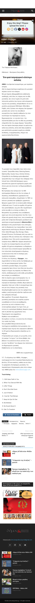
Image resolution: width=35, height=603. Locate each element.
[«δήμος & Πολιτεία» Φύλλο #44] (6, 453)
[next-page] (6, 478)
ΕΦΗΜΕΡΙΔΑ (9, 15)
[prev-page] (3, 478)
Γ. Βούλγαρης (6, 423)
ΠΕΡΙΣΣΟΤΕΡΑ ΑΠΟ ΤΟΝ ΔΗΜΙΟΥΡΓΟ (14, 446)
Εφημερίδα (14, 423)
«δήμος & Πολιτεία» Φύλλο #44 (22, 552)
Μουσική (21, 423)
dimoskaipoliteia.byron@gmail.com (21, 540)
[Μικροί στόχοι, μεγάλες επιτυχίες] (6, 582)
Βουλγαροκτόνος (14, 421)
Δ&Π (5, 42)
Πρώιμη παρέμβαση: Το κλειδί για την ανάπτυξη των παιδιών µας (22, 471)
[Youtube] (25, 545)
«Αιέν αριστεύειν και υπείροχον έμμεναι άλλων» (26, 435)
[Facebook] (10, 545)
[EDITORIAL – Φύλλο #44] (6, 590)
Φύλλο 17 (28, 423)
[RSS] (20, 545)
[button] (3, 10)
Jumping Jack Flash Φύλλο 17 (8, 434)
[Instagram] (15, 545)
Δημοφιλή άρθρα (17, 36)
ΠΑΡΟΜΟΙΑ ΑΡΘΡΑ (8, 444)
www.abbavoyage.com (23, 370)
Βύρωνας (22, 421)
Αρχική (3, 15)
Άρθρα (16, 15)
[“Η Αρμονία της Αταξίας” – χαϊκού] (6, 462)
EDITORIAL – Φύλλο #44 (20, 588)
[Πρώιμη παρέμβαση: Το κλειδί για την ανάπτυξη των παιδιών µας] (6, 471)
